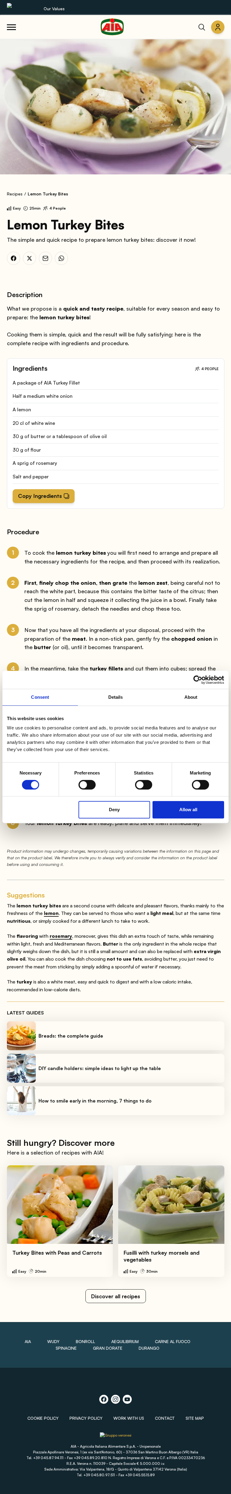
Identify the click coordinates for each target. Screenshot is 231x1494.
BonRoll (85, 1341)
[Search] (201, 27)
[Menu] (11, 27)
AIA (28, 1341)
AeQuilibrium (125, 1341)
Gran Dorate (107, 1348)
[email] (45, 258)
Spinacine (66, 1348)
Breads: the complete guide (70, 1036)
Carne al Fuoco (172, 1341)
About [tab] (191, 697)
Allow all (188, 809)
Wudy (53, 1341)
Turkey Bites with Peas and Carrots (57, 1252)
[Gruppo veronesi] (115, 1437)
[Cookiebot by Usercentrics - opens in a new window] (197, 679)
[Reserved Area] (217, 27)
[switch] (87, 785)
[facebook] (13, 258)
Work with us (128, 1418)
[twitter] (29, 258)
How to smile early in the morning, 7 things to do (95, 1101)
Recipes (15, 193)
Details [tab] (115, 697)
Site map (195, 1418)
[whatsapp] (61, 258)
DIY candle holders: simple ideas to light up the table (99, 1068)
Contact (165, 1418)
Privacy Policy (86, 1418)
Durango (149, 1348)
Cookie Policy (43, 1418)
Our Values (54, 8)
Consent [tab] (40, 697)
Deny (114, 809)
